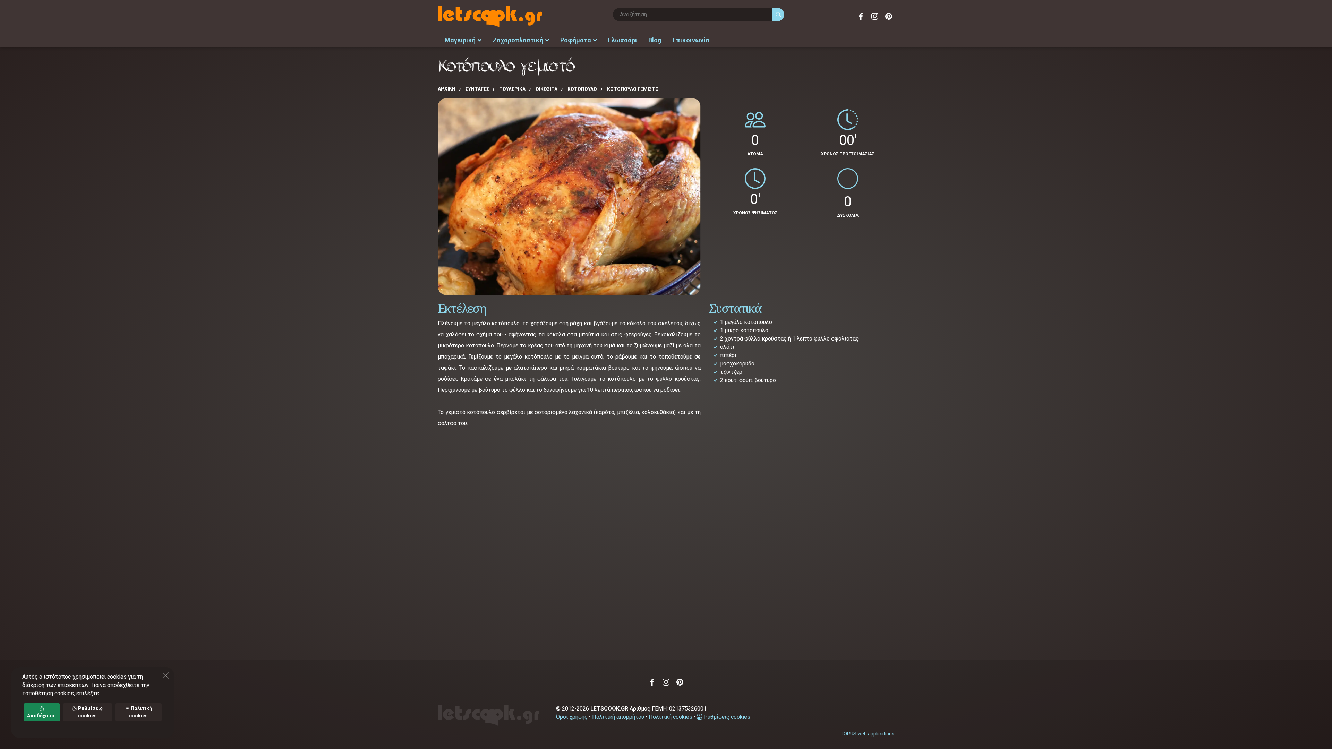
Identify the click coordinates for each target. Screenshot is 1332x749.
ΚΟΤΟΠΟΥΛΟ (582, 89)
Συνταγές (477, 89)
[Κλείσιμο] (166, 675)
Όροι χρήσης (572, 717)
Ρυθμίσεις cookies (726, 717)
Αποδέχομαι (41, 715)
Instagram (874, 16)
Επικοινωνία (691, 40)
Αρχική (446, 89)
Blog (654, 40)
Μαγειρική (460, 40)
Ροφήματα (575, 40)
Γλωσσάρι (622, 40)
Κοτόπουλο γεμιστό (633, 89)
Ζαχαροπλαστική (518, 40)
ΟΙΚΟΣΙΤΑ (546, 89)
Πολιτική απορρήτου (618, 717)
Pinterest (888, 16)
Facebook (860, 16)
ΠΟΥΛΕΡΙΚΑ (512, 89)
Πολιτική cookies (670, 717)
